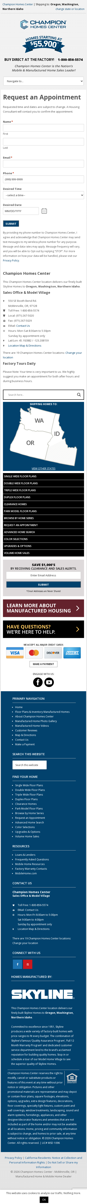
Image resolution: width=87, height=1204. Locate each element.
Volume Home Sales (17, 553)
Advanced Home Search (19, 532)
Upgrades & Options (17, 546)
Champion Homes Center (18, 4)
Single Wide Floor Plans (20, 476)
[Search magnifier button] (79, 395)
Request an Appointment (21, 525)
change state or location (70, 9)
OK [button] (44, 1199)
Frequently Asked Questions (32, 859)
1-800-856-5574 (70, 59)
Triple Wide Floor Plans (20, 490)
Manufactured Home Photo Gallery (36, 721)
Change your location (25, 943)
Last (5, 148)
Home (19, 707)
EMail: (12, 326)
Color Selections (16, 539)
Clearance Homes (15, 504)
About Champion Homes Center (34, 716)
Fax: (10, 320)
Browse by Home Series (19, 518)
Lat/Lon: (13, 340)
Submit (10, 224)
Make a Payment (25, 744)
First (5, 134)
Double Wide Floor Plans (21, 483)
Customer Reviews (26, 730)
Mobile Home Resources (30, 864)
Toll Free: (14, 310)
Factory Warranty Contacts (31, 869)
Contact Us (23, 326)
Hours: (12, 331)
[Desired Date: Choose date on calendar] (44, 211)
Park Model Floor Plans (20, 511)
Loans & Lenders (25, 855)
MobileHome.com (26, 873)
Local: (11, 315)
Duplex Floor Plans (17, 497)
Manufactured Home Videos (32, 726)
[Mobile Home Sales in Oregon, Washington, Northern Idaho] (43, 464)
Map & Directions (25, 735)
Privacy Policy (11, 260)
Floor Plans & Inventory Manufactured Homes (42, 712)
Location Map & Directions (24, 345)
